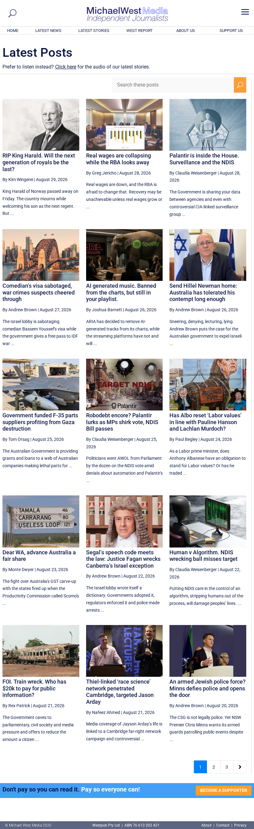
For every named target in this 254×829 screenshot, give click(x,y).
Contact (223, 825)
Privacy (240, 825)
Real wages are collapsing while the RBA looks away (118, 159)
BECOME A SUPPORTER (223, 790)
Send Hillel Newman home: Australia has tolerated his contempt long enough (203, 292)
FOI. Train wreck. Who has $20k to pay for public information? (34, 688)
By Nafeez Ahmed (103, 712)
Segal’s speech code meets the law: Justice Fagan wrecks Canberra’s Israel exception (123, 559)
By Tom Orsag (15, 439)
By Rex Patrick (16, 705)
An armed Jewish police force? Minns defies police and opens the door (207, 688)
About (206, 825)
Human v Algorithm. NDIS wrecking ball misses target (203, 555)
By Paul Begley (183, 439)
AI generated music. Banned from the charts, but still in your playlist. (121, 292)
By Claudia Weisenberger (193, 173)
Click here (65, 67)
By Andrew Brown (19, 309)
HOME (12, 30)
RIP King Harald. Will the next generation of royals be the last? (38, 162)
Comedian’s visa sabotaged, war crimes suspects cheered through (38, 292)
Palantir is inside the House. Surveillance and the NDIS (204, 159)
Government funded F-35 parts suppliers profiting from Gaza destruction (40, 422)
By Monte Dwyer (18, 569)
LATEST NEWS (48, 30)
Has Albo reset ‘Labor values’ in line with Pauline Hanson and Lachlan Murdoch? (205, 422)
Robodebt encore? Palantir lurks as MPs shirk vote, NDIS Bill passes (122, 422)
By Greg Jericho (101, 173)
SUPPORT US (231, 30)
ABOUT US (185, 30)
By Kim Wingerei (17, 179)
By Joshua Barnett (104, 309)
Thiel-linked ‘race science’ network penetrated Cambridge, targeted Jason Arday (120, 691)
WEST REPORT (139, 30)
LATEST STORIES (93, 30)
